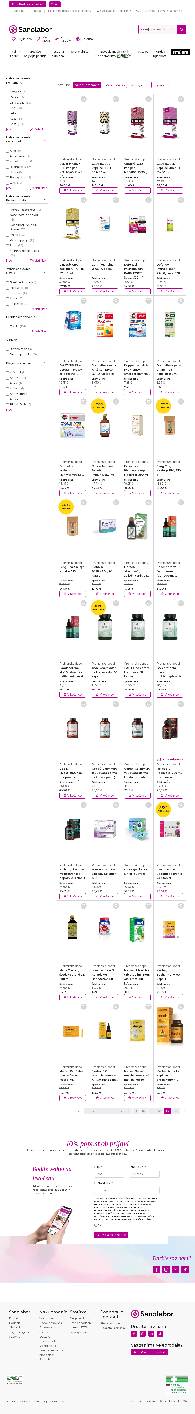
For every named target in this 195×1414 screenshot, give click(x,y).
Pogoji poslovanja (51, 1323)
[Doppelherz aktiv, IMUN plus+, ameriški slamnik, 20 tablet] (137, 325)
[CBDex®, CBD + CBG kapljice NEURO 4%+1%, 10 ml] (72, 123)
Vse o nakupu (48, 1318)
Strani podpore (110, 1323)
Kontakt (14, 1318)
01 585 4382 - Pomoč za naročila (161, 11)
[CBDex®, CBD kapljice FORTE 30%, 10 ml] (105, 123)
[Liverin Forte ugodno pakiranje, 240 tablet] (170, 829)
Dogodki (14, 1323)
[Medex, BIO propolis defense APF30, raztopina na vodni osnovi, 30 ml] (105, 1031)
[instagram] (166, 1268)
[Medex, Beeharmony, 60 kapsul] (170, 930)
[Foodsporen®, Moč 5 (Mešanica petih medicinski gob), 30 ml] (72, 627)
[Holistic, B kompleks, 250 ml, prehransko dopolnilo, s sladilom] (170, 728)
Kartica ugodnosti (160, 54)
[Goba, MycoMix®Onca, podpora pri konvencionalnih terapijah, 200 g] (72, 728)
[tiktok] (185, 1268)
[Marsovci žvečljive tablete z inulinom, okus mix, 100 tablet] (137, 930)
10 (143, 1111)
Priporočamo (115, 85)
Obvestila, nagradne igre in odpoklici (19, 1332)
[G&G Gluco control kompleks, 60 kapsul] (137, 627)
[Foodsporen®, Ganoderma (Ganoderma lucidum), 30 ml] (170, 527)
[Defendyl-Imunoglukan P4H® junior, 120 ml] (170, 224)
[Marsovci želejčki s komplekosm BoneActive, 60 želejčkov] (105, 930)
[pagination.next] (184, 1111)
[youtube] (175, 1268)
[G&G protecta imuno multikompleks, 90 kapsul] (170, 627)
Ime (97, 1166)
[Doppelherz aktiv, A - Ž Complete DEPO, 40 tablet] (105, 325)
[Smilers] (180, 53)
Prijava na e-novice (113, 1234)
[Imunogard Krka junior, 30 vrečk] (137, 829)
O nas (55, 4)
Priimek (136, 1166)
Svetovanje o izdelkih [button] (114, 11)
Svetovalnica (80, 51)
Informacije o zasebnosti (50, 1401)
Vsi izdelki (13, 54)
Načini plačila (47, 1341)
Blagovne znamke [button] (18, 363)
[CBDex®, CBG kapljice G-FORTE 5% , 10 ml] (72, 224)
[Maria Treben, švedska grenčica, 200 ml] (72, 930)
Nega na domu (80, 1318)
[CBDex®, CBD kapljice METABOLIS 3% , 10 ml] (137, 123)
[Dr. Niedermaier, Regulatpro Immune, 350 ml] (105, 426)
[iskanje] (181, 29)
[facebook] (156, 1268)
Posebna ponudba (57, 54)
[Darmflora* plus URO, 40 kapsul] (105, 224)
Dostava (44, 1336)
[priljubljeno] (84, 99)
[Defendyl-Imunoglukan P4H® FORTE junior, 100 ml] (137, 224)
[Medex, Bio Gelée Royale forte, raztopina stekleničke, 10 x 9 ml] (72, 1031)
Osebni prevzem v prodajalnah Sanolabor (51, 1355)
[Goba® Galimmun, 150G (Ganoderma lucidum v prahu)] (105, 728)
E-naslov (102, 1183)
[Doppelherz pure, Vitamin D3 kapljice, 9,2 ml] (170, 325)
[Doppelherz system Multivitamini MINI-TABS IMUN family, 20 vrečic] (72, 426)
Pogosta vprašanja (112, 1328)
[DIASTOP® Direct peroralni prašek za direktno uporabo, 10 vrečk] (72, 325)
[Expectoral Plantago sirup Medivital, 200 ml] (137, 426)
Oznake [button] (11, 339)
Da (99, 1225)
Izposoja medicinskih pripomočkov (113, 54)
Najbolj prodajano (87, 85)
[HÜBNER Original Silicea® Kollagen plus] (105, 829)
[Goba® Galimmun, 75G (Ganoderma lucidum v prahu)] (137, 728)
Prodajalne (17, 11)
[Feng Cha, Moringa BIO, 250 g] (170, 426)
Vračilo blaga (47, 1346)
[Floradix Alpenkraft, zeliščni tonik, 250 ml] (137, 527)
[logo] (30, 29)
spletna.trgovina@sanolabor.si (71, 11)
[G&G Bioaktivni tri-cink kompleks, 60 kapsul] (105, 627)
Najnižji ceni (139, 85)
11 (151, 1111)
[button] (27, 81)
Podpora (35, 11)
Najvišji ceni (161, 85)
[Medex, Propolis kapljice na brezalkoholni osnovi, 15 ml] (170, 1031)
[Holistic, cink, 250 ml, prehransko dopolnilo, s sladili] (72, 829)
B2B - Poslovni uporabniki (28, 4)
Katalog (143, 51)
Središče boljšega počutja (35, 54)
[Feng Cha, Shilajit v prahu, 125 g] (72, 527)
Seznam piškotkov (18, 1401)
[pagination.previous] (79, 1111)
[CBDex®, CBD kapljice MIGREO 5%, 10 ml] (170, 123)
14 (175, 1111)
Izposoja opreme (81, 1332)
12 (159, 1111)
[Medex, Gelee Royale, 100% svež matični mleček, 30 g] (137, 1031)
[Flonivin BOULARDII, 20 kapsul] (105, 527)
